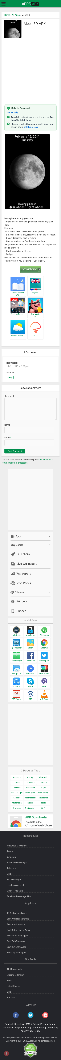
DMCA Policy (32, 1024)
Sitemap (52, 1027)
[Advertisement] (30, 69)
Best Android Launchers (18, 919)
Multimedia (17, 803)
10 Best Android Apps (17, 913)
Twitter (10, 851)
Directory (19, 1024)
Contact (9, 1024)
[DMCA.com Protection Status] (30, 1050)
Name (8, 425)
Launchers (23, 554)
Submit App (25, 1027)
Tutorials (11, 997)
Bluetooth (43, 777)
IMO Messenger (14, 879)
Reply (10, 377)
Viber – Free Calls (15, 891)
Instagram (11, 857)
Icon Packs (23, 583)
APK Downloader (15, 969)
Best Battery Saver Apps (18, 930)
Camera (43, 782)
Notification (30, 808)
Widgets (21, 601)
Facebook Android (15, 885)
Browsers (17, 808)
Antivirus (17, 777)
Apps (18, 536)
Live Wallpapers (26, 563)
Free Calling (43, 793)
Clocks (17, 782)
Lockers (16, 798)
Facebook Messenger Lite (19, 896)
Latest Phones (13, 986)
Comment (9, 396)
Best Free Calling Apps (17, 935)
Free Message (30, 798)
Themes (19, 592)
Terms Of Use (10, 1027)
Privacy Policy (47, 1024)
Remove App (40, 1027)
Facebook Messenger (17, 862)
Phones (21, 611)
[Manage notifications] (6, 1053)
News (9, 980)
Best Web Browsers (16, 941)
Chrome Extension (15, 975)
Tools (43, 803)
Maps (43, 787)
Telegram (11, 868)
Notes (30, 803)
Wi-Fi (43, 808)
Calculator (17, 787)
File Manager (16, 793)
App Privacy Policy (30, 1031)
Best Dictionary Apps (16, 947)
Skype (10, 874)
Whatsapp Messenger (17, 845)
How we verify (12, 112)
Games (19, 544)
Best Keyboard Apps (16, 952)
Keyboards (43, 798)
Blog (9, 992)
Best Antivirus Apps (16, 924)
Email (7, 437)
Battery (30, 777)
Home (7, 15)
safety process (31, 127)
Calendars (30, 782)
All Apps (16, 15)
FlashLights (30, 793)
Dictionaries (30, 787)
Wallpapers (23, 573)
